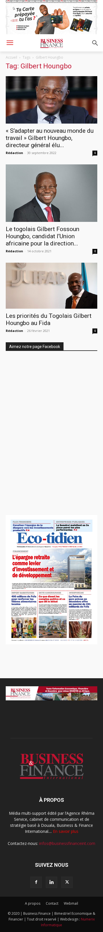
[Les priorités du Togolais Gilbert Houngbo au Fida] (51, 286)
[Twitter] (67, 882)
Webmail (71, 903)
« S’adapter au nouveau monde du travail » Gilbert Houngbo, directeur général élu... (50, 138)
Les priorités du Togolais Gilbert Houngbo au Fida (49, 319)
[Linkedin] (51, 882)
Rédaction (14, 153)
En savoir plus (65, 831)
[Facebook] (36, 882)
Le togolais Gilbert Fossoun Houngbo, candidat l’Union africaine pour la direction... (42, 236)
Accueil (11, 57)
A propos (32, 903)
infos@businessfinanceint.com (67, 843)
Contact (52, 903)
